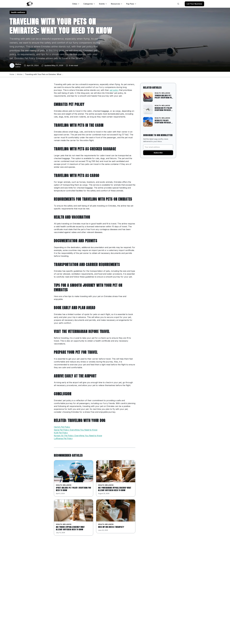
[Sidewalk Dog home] (29, 3)
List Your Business (194, 4)
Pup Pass (130, 4)
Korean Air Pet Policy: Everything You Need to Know (78, 435)
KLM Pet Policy (61, 433)
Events (102, 4)
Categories (88, 4)
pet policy (114, 90)
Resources (115, 4)
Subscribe (158, 153)
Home (12, 74)
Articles (20, 74)
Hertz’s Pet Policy (62, 427)
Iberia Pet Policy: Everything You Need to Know (75, 430)
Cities (74, 4)
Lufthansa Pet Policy (63, 438)
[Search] (178, 3)
